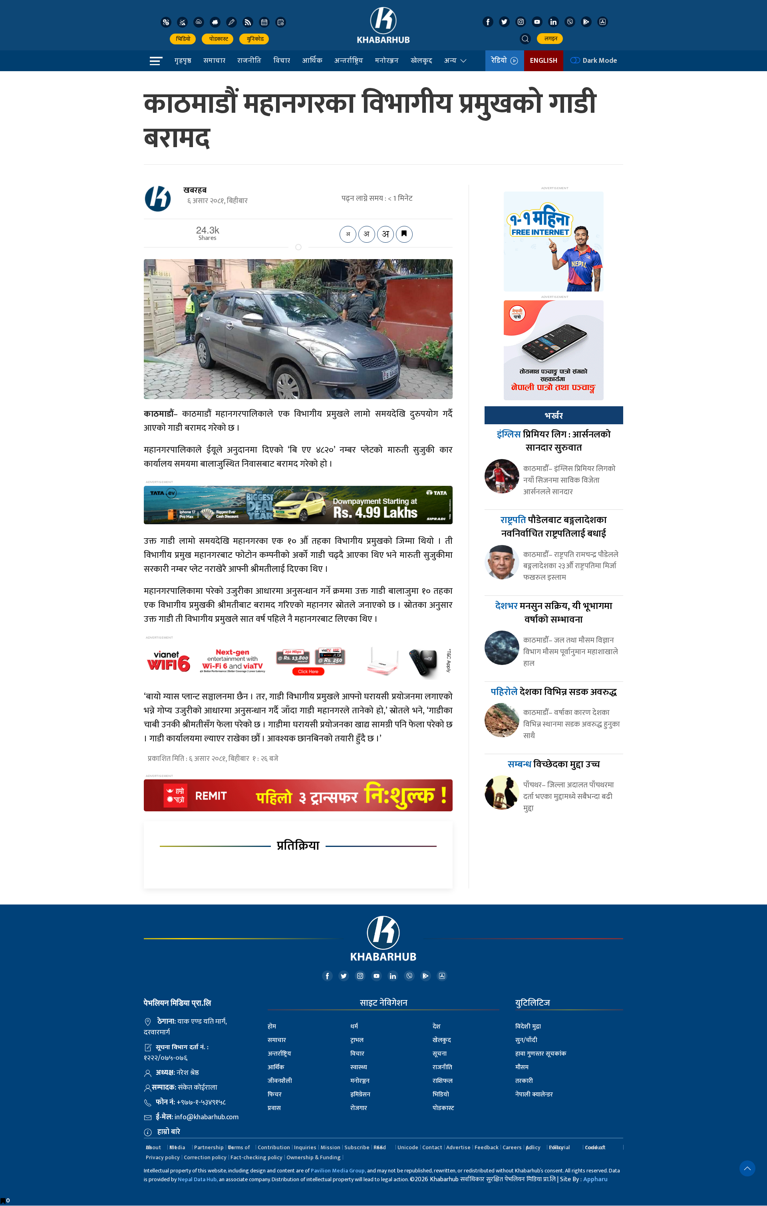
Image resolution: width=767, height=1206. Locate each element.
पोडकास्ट (217, 39)
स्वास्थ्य (358, 1067)
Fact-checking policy (256, 1157)
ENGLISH (543, 61)
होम (272, 1026)
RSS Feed (380, 1147)
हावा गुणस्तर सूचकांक (540, 1053)
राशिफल (443, 1081)
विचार (281, 60)
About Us (153, 1147)
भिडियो (183, 39)
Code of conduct (595, 1147)
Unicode (407, 1147)
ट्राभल (357, 1040)
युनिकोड (254, 39)
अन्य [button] (450, 60)
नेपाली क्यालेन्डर (534, 1094)
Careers (512, 1147)
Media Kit (177, 1147)
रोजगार (358, 1108)
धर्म (354, 1026)
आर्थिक (312, 60)
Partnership (209, 1147)
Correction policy (205, 1157)
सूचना (440, 1053)
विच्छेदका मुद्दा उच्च (554, 765)
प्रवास (274, 1108)
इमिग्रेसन (360, 1094)
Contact (432, 1147)
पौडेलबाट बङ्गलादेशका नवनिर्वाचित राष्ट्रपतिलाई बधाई (554, 527)
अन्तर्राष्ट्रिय (348, 60)
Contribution (274, 1147)
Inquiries (305, 1147)
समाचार (214, 60)
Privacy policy (163, 1157)
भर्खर (553, 415)
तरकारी (524, 1081)
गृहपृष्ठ (183, 60)
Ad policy (533, 1147)
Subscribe (357, 1147)
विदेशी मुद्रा (528, 1026)
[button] (525, 38)
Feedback (487, 1147)
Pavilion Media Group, (338, 1170)
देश (437, 1026)
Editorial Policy (559, 1147)
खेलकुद (421, 60)
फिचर (275, 1094)
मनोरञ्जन (387, 60)
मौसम (522, 1067)
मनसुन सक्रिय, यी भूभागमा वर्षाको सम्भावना (553, 613)
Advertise (458, 1147)
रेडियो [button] (500, 61)
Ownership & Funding (313, 1157)
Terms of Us (239, 1147)
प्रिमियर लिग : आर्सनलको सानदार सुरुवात (554, 441)
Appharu (595, 1179)
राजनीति (249, 60)
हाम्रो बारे (168, 1132)
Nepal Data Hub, (198, 1179)
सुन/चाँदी (526, 1040)
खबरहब (195, 190)
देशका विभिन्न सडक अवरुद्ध (554, 692)
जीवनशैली (280, 1081)
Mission (330, 1147)
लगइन (550, 38)
